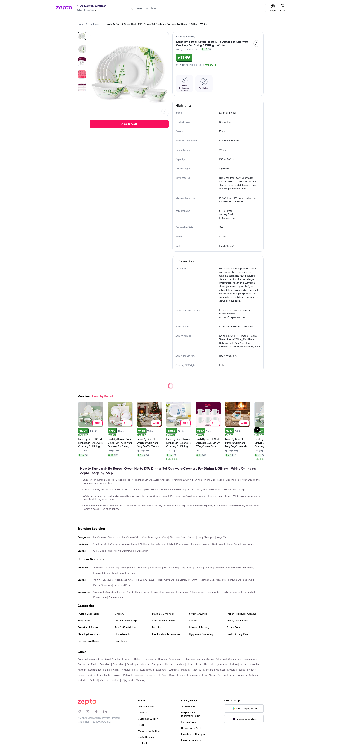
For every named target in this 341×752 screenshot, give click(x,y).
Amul (195, 580)
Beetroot (142, 567)
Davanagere (250, 659)
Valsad (94, 680)
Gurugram (157, 664)
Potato (198, 567)
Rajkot (172, 675)
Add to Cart (129, 124)
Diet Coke (217, 544)
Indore (234, 664)
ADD (97, 422)
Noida (81, 675)
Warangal (141, 680)
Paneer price (116, 597)
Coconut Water (201, 544)
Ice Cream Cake (131, 537)
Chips (122, 592)
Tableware (95, 24)
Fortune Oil (234, 580)
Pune (164, 675)
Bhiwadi (162, 659)
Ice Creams (99, 537)
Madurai (185, 669)
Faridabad (104, 664)
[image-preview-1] (82, 49)
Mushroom (118, 573)
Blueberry (248, 567)
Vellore (115, 680)
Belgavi (138, 659)
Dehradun (83, 664)
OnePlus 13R (100, 544)
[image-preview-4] (82, 87)
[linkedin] (107, 711)
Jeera (107, 573)
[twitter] (90, 711)
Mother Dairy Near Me (213, 580)
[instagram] (82, 711)
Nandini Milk (183, 580)
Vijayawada (128, 680)
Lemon (208, 567)
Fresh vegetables (230, 592)
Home (81, 24)
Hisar (190, 664)
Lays (151, 580)
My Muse (107, 580)
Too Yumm (141, 580)
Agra (80, 659)
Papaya (97, 573)
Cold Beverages (151, 537)
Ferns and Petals (123, 585)
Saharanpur (195, 675)
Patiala (126, 675)
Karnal (106, 669)
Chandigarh (175, 659)
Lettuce (131, 573)
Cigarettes (110, 592)
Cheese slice (197, 592)
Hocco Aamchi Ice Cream (240, 544)
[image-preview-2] (82, 61)
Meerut (196, 669)
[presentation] (86, 24)
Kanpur (82, 669)
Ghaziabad (118, 664)
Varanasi (104, 680)
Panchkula (104, 675)
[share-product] (256, 43)
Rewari (182, 675)
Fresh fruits (213, 592)
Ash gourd (155, 567)
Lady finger (186, 567)
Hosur (198, 664)
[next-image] (163, 111)
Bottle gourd (171, 567)
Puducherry (152, 675)
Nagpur (242, 669)
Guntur (145, 664)
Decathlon (142, 550)
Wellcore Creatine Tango (123, 544)
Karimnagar (94, 669)
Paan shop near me (163, 592)
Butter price (100, 597)
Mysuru (231, 669)
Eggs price (182, 592)
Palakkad (91, 675)
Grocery (97, 592)
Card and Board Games (182, 537)
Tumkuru (242, 675)
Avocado (98, 567)
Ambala (105, 659)
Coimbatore (234, 659)
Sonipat (222, 675)
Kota (135, 669)
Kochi (116, 669)
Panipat (116, 675)
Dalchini (219, 567)
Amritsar (116, 659)
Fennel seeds (233, 567)
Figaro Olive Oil (165, 580)
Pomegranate (127, 567)
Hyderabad (222, 664)
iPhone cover (183, 544)
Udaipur (253, 675)
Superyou (248, 580)
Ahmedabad (92, 659)
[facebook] (99, 711)
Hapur (168, 664)
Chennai (221, 659)
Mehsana (208, 669)
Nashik (252, 669)
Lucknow (161, 669)
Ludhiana (173, 669)
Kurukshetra (147, 669)
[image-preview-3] (82, 74)
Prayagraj (138, 675)
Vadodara (83, 680)
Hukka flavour (143, 592)
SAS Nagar (210, 675)
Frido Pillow (113, 550)
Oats (165, 537)
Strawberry (111, 567)
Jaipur (243, 664)
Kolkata (126, 669)
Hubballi (208, 664)
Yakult (96, 580)
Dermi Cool (128, 550)
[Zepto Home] (64, 8)
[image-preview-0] (82, 36)
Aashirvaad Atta (124, 580)
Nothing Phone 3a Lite (152, 544)
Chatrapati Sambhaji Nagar (199, 659)
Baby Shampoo (206, 537)
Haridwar (180, 664)
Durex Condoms (102, 585)
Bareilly (128, 659)
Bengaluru (150, 659)
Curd (130, 592)
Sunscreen (114, 537)
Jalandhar (254, 664)
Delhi (94, 664)
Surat (232, 675)
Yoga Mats (222, 537)
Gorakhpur (133, 664)
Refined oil (249, 592)
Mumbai (220, 669)
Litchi (170, 544)
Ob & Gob (98, 550)
